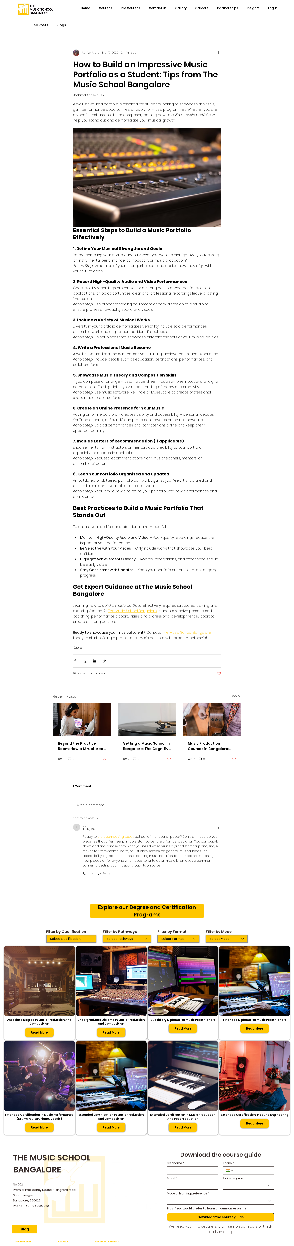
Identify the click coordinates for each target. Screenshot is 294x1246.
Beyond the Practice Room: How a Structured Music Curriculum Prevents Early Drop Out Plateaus (80, 746)
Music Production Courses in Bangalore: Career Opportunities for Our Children (211, 746)
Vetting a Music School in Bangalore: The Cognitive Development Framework (147, 746)
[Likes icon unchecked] (85, 873)
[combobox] (248, 1186)
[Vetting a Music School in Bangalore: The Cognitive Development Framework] (147, 719)
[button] (228, 8)
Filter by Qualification (66, 931)
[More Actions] (218, 827)
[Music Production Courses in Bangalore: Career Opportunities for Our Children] (212, 719)
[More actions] (218, 52)
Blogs (61, 25)
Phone (228, 1163)
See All (236, 696)
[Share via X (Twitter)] (85, 661)
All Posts (40, 25)
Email (172, 1178)
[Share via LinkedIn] (94, 661)
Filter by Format (172, 931)
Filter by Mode (219, 931)
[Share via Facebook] (75, 661)
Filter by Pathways (120, 931)
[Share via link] (104, 661)
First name (175, 1163)
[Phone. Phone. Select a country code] (229, 1170)
